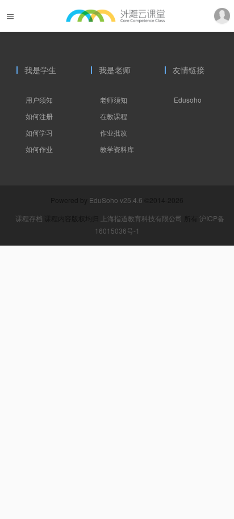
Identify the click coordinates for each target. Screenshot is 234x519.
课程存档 (29, 218)
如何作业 (39, 149)
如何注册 (39, 116)
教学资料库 (117, 149)
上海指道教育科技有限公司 (142, 218)
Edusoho (188, 99)
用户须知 (39, 99)
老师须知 (113, 99)
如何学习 (39, 132)
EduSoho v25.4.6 (116, 200)
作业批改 (113, 132)
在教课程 (113, 116)
